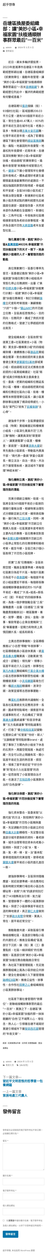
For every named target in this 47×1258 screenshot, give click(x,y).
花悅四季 (24, 779)
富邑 (25, 106)
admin (9, 47)
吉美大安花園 (30, 130)
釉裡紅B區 (9, 980)
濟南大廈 (34, 445)
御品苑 (34, 352)
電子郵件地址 (9, 1190)
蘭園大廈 (8, 862)
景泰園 (21, 577)
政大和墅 (17, 916)
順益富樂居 (34, 140)
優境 (11, 170)
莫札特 (15, 699)
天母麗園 (27, 681)
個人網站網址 (9, 1205)
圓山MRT (26, 308)
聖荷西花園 (32, 1028)
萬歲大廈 (8, 719)
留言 (5, 1141)
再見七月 (10, 1065)
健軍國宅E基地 (26, 362)
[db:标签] (24, 1065)
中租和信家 (27, 729)
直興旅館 (12, 244)
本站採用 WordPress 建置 (23, 1250)
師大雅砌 (16, 685)
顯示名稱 (7, 1175)
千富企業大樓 (36, 671)
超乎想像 (9, 4)
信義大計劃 (12, 832)
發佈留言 (10, 51)
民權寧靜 (32, 406)
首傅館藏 (31, 87)
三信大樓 (24, 518)
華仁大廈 (33, 911)
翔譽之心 (24, 984)
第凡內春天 (10, 671)
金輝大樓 (12, 538)
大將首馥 (27, 225)
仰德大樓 (11, 288)
